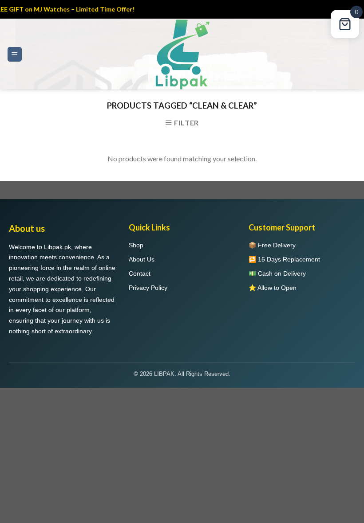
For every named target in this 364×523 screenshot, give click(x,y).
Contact (139, 273)
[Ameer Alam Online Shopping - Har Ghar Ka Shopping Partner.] (182, 54)
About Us (141, 259)
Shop (136, 245)
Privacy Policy (148, 287)
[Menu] (15, 54)
